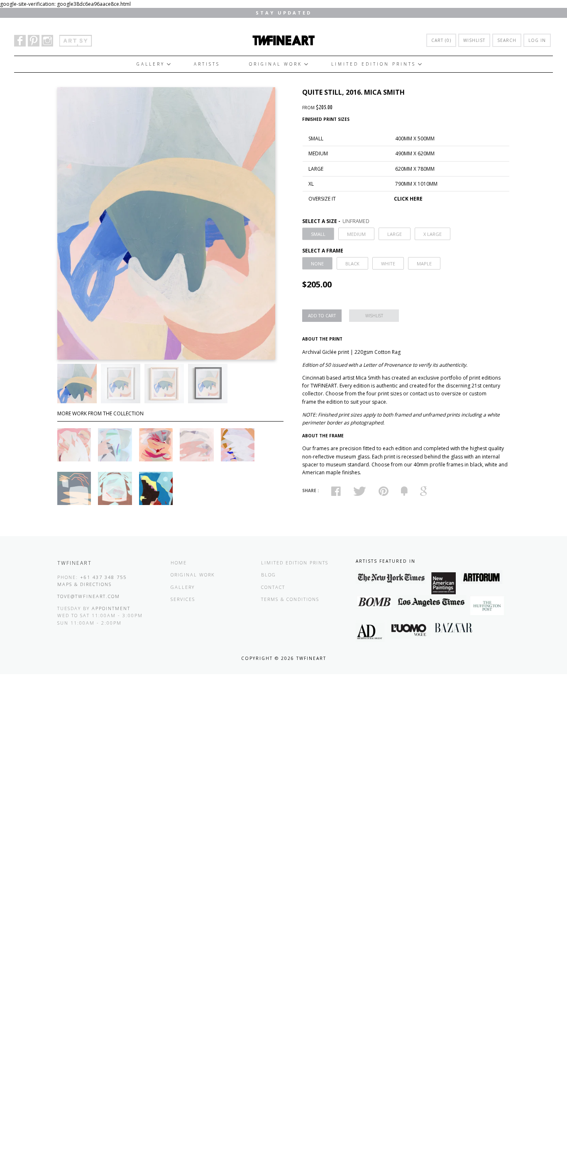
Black (352, 263)
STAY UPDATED (284, 13)
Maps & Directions (84, 584)
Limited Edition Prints (373, 64)
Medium (356, 234)
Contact (273, 587)
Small (318, 234)
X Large (432, 234)
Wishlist (474, 40)
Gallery (151, 64)
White (388, 263)
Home (179, 562)
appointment (111, 608)
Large (394, 234)
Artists (207, 64)
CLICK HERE (408, 198)
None (317, 263)
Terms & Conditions (290, 599)
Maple (424, 263)
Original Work (275, 64)
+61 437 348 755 (103, 577)
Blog (268, 574)
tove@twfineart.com (88, 596)
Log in (537, 40)
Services (183, 599)
